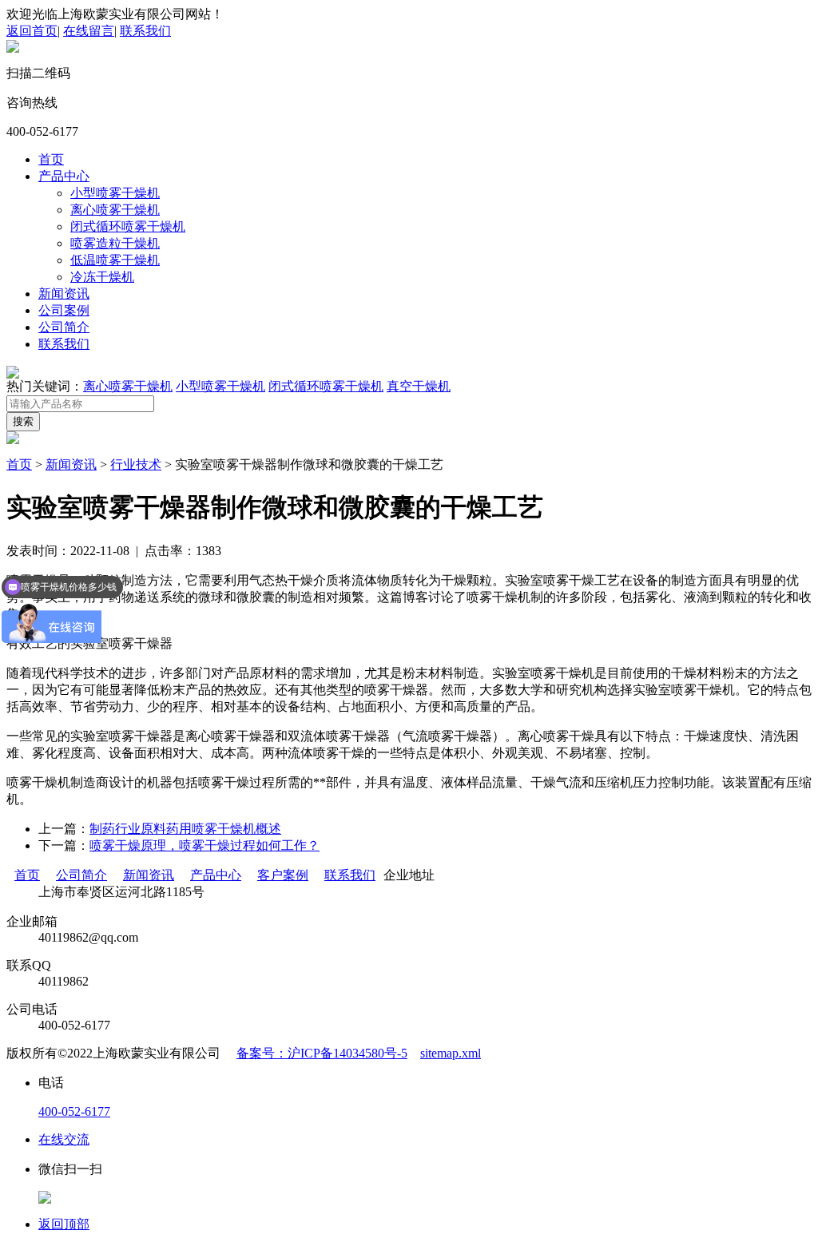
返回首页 (32, 31)
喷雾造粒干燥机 (115, 243)
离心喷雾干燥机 (115, 209)
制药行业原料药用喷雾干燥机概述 (185, 828)
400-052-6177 (74, 1111)
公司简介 (63, 327)
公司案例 (63, 310)
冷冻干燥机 (102, 277)
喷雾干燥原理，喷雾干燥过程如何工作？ (204, 845)
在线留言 (88, 31)
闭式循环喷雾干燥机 (127, 226)
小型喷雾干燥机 (115, 193)
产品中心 (63, 176)
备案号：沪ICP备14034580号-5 (321, 1053)
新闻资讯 (63, 293)
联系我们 (145, 31)
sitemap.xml (450, 1053)
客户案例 (282, 875)
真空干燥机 (419, 386)
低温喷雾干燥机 (115, 260)
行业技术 (135, 464)
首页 (51, 159)
